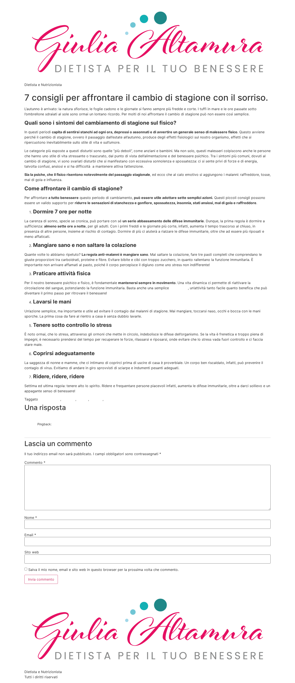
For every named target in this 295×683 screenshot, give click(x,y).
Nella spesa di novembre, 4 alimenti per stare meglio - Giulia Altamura (87, 428)
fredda (82, 399)
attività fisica (49, 399)
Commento (34, 462)
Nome (30, 517)
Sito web (31, 552)
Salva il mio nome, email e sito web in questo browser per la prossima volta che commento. (103, 569)
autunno (68, 399)
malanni (96, 399)
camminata (179, 288)
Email (30, 535)
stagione (112, 399)
